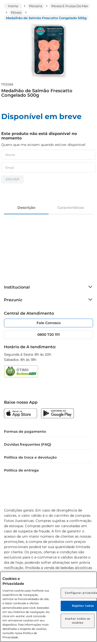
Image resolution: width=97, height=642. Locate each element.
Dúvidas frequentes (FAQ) (27, 444)
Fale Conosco (49, 323)
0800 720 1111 (48, 334)
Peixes (16, 12)
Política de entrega (21, 470)
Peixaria (35, 6)
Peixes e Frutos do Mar (69, 6)
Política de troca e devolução (30, 457)
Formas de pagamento (25, 431)
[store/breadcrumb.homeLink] (13, 6)
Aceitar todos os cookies (77, 620)
